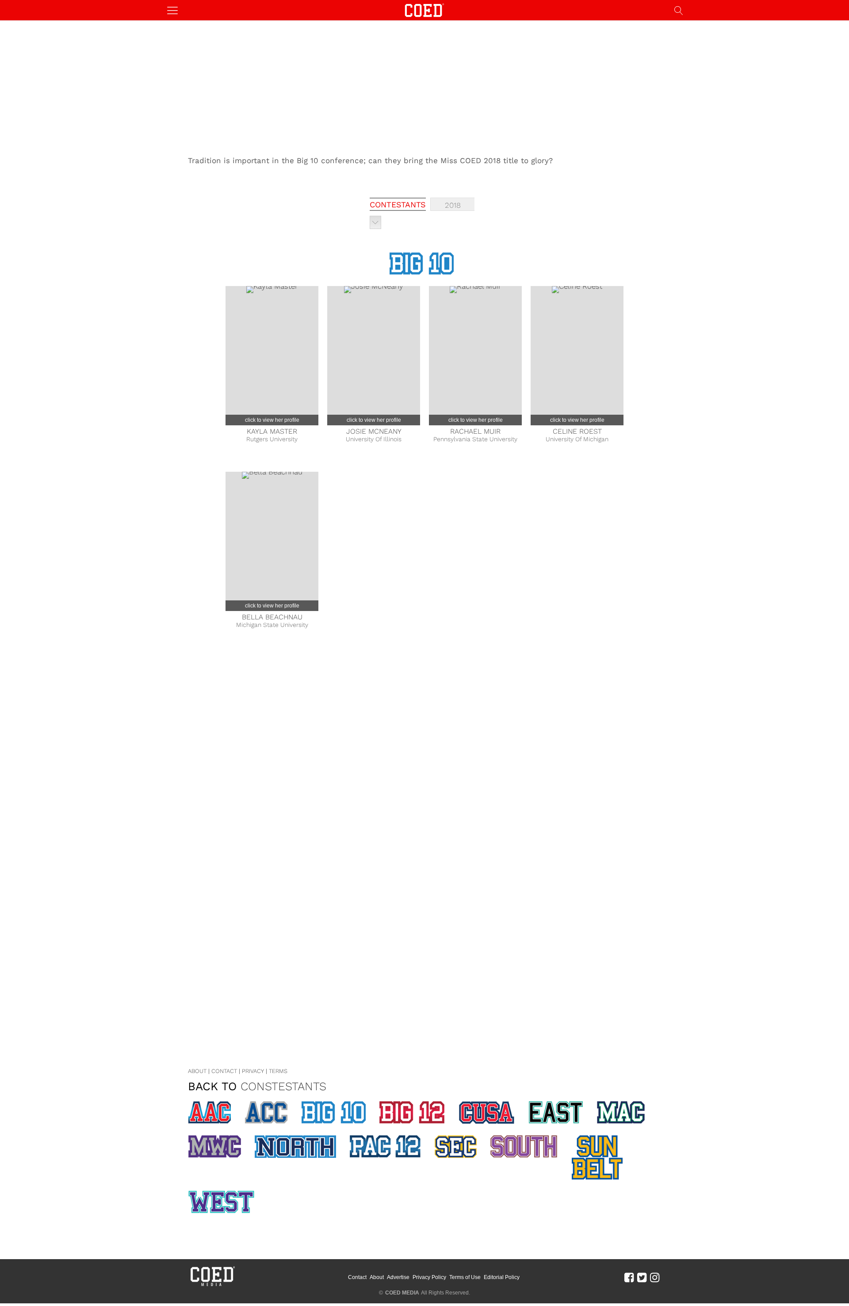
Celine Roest (577, 431)
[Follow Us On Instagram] (654, 1277)
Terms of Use (465, 1277)
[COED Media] (212, 1285)
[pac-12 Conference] (385, 1146)
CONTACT (224, 1071)
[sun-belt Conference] (597, 1157)
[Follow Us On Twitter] (641, 1277)
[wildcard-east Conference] (555, 1112)
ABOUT (197, 1071)
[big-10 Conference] (333, 1112)
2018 (453, 205)
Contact (357, 1277)
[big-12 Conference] (412, 1112)
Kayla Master (272, 431)
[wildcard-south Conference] (524, 1146)
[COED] (424, 9)
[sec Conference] (455, 1146)
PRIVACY (253, 1071)
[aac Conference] (209, 1112)
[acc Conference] (266, 1112)
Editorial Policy (502, 1277)
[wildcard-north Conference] (295, 1146)
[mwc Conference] (214, 1146)
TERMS (278, 1071)
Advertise (398, 1277)
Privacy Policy (429, 1277)
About (377, 1277)
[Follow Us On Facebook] (629, 1277)
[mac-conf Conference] (621, 1112)
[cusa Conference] (487, 1112)
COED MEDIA (402, 1293)
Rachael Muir (475, 431)
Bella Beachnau (272, 617)
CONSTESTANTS (283, 1086)
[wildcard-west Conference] (221, 1202)
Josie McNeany (374, 431)
